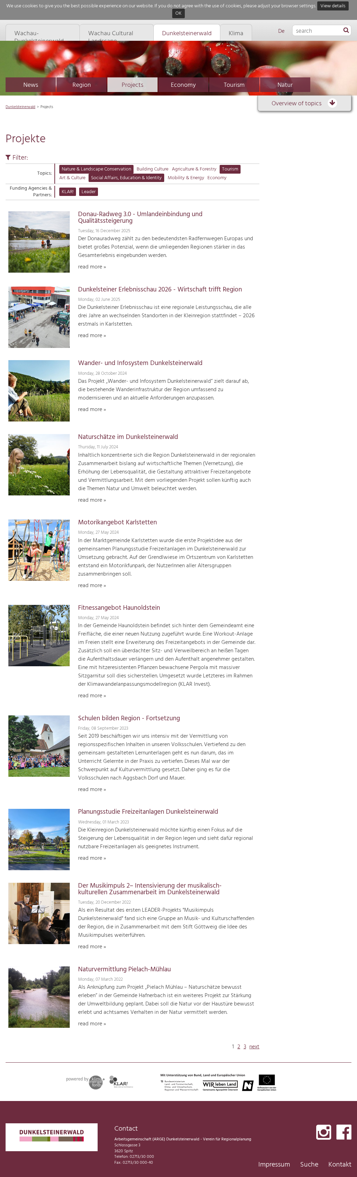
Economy (183, 85)
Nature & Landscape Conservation (96, 169)
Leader (89, 192)
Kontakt (339, 1164)
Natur (285, 85)
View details (332, 6)
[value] (346, 30)
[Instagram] (323, 1132)
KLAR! (68, 192)
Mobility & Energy (186, 178)
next (254, 1046)
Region (82, 85)
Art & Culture (72, 178)
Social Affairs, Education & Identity (126, 178)
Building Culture (152, 169)
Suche (309, 1164)
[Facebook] (343, 1132)
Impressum (274, 1164)
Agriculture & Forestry (194, 169)
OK (178, 14)
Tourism (234, 85)
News (30, 85)
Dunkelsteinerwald (20, 107)
